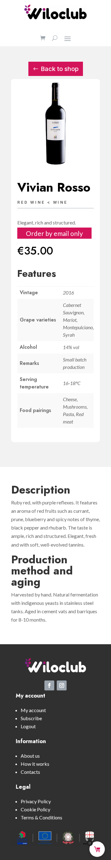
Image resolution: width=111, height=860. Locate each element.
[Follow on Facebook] (49, 685)
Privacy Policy (36, 801)
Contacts (30, 772)
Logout (28, 726)
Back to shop (60, 69)
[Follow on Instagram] (62, 685)
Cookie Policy (35, 809)
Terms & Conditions (41, 817)
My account (33, 710)
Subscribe (31, 718)
